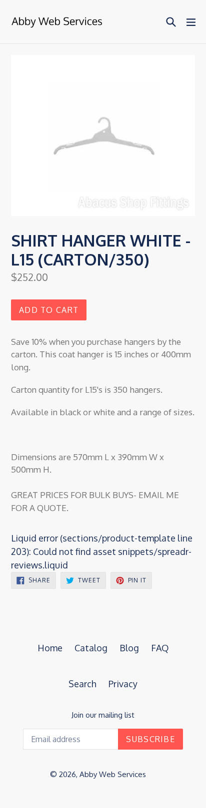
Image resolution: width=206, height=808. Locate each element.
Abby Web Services (113, 774)
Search (82, 683)
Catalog (91, 647)
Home (50, 647)
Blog (129, 647)
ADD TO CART (48, 310)
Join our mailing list (103, 715)
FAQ (160, 647)
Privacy (123, 683)
